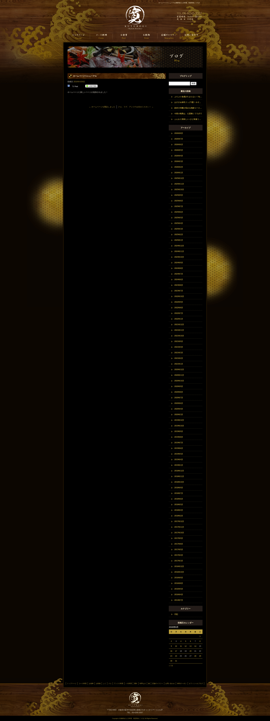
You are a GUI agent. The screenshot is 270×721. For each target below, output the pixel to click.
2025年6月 (178, 212)
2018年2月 (178, 516)
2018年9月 (178, 488)
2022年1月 (178, 319)
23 (171, 656)
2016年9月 (178, 578)
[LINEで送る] (91, 86)
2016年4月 (178, 594)
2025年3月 (178, 229)
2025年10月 (179, 189)
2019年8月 (178, 437)
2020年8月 (178, 392)
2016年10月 (179, 572)
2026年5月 (178, 150)
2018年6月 (178, 499)
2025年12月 (179, 178)
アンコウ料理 (118, 683)
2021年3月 (178, 353)
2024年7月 (178, 274)
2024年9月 (178, 263)
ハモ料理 (129, 683)
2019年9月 (178, 431)
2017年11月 (179, 527)
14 (195, 646)
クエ (110, 683)
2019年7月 (178, 443)
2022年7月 (178, 313)
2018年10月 (179, 482)
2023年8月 (178, 285)
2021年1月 (178, 364)
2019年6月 (178, 448)
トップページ (79, 36)
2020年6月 (178, 403)
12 (186, 646)
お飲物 (146, 36)
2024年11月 (179, 251)
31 (176, 661)
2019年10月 (179, 426)
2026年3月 (178, 161)
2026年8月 (178, 133)
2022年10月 (179, 296)
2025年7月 (178, 206)
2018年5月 (178, 504)
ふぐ (104, 683)
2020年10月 (179, 381)
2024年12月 (179, 246)
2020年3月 (178, 414)
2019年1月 (178, 465)
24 (176, 656)
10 (176, 646)
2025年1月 (178, 240)
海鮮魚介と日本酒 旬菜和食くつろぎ (135, 18)
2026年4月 (178, 156)
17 (176, 651)
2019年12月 (179, 420)
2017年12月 (179, 521)
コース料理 (101, 36)
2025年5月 (178, 218)
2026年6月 (178, 144)
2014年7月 (178, 600)
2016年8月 (178, 583)
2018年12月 (179, 471)
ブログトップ (186, 76)
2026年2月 (178, 167)
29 (200, 656)
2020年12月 (179, 369)
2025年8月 (178, 201)
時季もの (143, 683)
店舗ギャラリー (169, 36)
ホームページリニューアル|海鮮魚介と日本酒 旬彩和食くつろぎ (179, 3)
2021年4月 (178, 347)
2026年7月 (178, 139)
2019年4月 (178, 459)
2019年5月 (178, 454)
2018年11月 (179, 476)
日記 (176, 614)
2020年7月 (178, 398)
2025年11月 (179, 184)
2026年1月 (178, 173)
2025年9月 (178, 195)
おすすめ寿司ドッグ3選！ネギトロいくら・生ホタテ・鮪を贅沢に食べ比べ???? (188, 102)
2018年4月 (178, 510)
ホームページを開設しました (102, 107)
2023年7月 (178, 291)
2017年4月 (178, 555)
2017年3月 (178, 561)
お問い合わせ (191, 36)
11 (181, 646)
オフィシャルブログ (196, 683)
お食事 (123, 36)
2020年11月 (179, 375)
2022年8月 (178, 308)
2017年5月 (178, 549)
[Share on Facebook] (69, 86)
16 (171, 651)
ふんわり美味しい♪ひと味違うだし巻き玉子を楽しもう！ (188, 119)
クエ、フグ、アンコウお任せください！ (135, 107)
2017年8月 (178, 544)
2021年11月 (179, 330)
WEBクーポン (182, 683)
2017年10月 (179, 533)
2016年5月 (178, 589)
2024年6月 (178, 279)
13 (191, 646)
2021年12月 (179, 324)
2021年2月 (178, 358)
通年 (135, 683)
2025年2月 (178, 234)
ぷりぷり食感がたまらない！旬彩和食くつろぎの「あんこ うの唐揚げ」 (188, 97)
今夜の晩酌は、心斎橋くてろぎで (188, 114)
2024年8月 (178, 268)
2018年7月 (178, 493)
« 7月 (171, 666)
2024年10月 (179, 257)
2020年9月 (178, 386)
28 (195, 656)
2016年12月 (179, 566)
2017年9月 (178, 538)
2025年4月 (178, 223)
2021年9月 (178, 341)
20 (191, 651)
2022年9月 (178, 302)
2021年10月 (179, 336)
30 (171, 661)
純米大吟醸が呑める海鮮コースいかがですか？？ (188, 108)
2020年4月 (178, 409)
